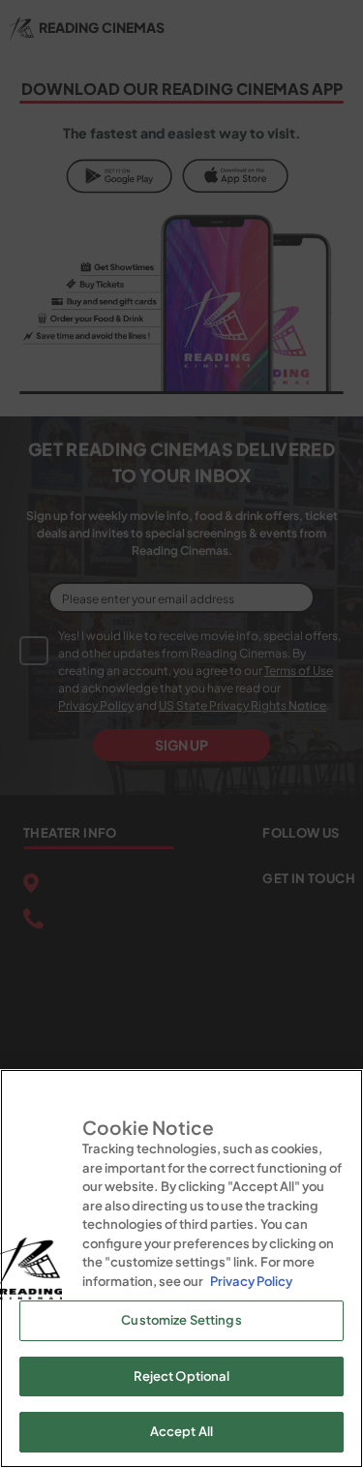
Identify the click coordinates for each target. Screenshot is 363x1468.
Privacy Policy (251, 1281)
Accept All (181, 1431)
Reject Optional (182, 1376)
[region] (181, 1268)
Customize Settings (181, 1320)
